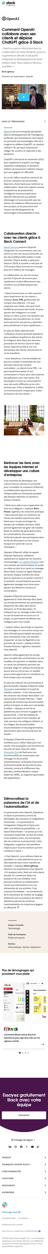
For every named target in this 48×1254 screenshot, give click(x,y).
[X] (27, 1147)
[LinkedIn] (10, 1147)
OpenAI (8, 131)
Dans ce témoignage (13, 121)
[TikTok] (38, 1147)
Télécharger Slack (10, 1212)
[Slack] (8, 3)
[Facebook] (21, 1147)
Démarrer (24, 1115)
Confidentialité (8, 1218)
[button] (20, 1053)
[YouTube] (32, 1147)
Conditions (23, 1218)
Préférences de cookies (12, 1224)
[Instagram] (15, 1147)
